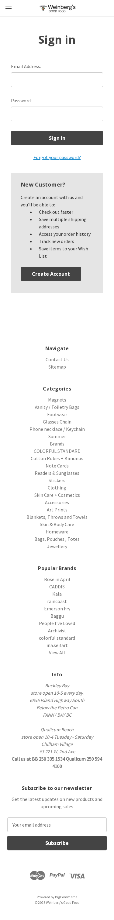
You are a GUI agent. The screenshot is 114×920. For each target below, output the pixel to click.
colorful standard (57, 638)
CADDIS (57, 587)
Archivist (57, 630)
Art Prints (57, 510)
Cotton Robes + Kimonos (57, 458)
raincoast (57, 601)
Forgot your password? (57, 157)
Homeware (57, 532)
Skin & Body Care (57, 524)
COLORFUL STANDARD (57, 451)
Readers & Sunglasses (57, 473)
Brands (57, 444)
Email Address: (26, 66)
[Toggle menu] (8, 8)
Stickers (57, 480)
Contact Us (57, 359)
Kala (57, 594)
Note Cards (57, 466)
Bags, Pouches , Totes (57, 539)
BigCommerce (66, 897)
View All (57, 652)
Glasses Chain (57, 422)
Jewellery (57, 546)
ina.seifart (57, 645)
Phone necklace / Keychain (57, 429)
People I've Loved (57, 623)
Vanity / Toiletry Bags (57, 407)
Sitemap (57, 367)
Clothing (57, 488)
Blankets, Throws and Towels (57, 517)
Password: (21, 100)
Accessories (57, 502)
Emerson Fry (57, 608)
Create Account (51, 274)
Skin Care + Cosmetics (57, 495)
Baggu (57, 616)
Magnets (57, 400)
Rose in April (57, 579)
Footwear (57, 414)
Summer (57, 436)
